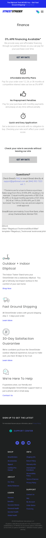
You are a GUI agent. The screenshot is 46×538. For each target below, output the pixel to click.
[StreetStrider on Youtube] (29, 444)
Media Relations (13, 486)
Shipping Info (30, 457)
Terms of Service (32, 479)
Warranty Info (31, 464)
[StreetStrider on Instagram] (23, 444)
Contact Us (8, 395)
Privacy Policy (37, 423)
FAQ (18, 178)
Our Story (11, 482)
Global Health (12, 515)
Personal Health (13, 508)
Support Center (23, 431)
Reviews (11, 498)
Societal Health (13, 512)
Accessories (12, 461)
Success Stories (13, 505)
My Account (30, 502)
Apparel (10, 464)
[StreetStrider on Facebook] (17, 444)
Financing (29, 509)
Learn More (7, 320)
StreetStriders (12, 457)
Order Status (30, 505)
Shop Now (7, 288)
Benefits (11, 501)
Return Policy (31, 461)
